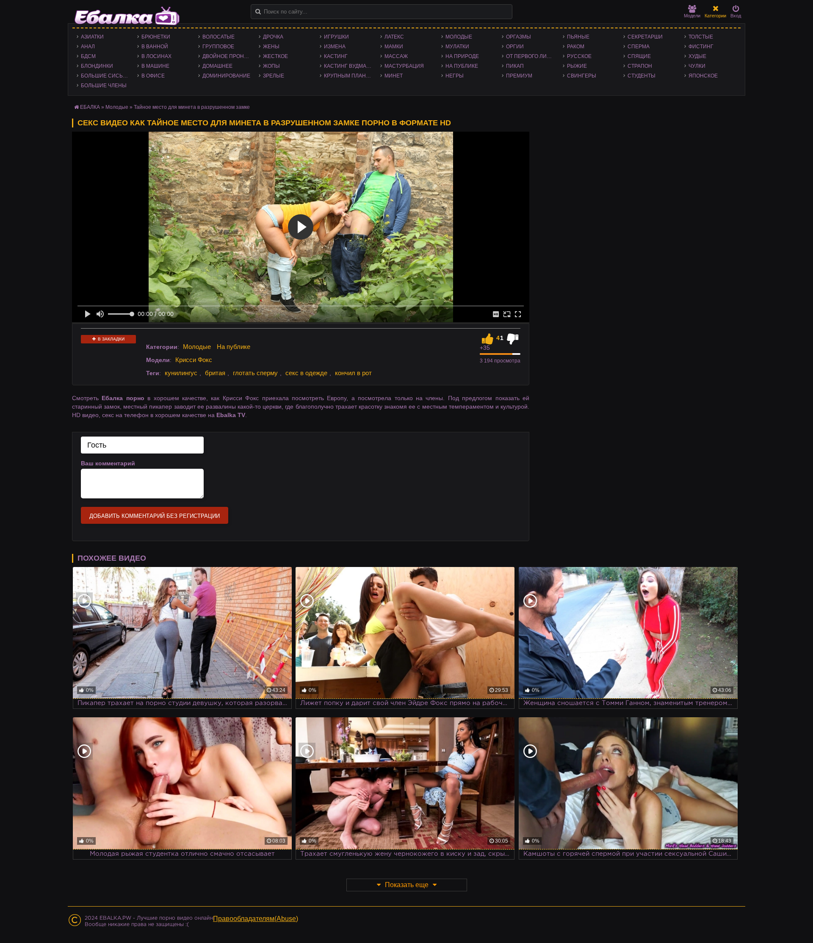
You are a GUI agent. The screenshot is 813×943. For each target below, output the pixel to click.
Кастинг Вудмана (348, 66)
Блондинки (97, 66)
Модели (692, 15)
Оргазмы (518, 37)
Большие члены (104, 85)
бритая (215, 372)
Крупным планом (349, 76)
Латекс (394, 37)
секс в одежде (306, 372)
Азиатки (92, 37)
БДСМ (88, 56)
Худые (697, 56)
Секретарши (645, 37)
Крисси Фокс (193, 359)
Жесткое (275, 56)
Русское (579, 56)
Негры (454, 76)
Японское (703, 76)
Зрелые (273, 76)
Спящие (639, 56)
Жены (271, 47)
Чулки (697, 66)
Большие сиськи (105, 76)
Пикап (515, 66)
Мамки (393, 47)
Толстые (701, 37)
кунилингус (181, 372)
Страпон (640, 66)
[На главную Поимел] (127, 16)
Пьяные (578, 37)
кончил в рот (353, 372)
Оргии (515, 47)
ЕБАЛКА (90, 107)
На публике (461, 66)
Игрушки (336, 37)
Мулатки (457, 47)
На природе (462, 56)
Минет (393, 76)
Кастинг (336, 56)
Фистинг (701, 47)
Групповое (218, 47)
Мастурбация (404, 66)
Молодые (458, 37)
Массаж (396, 56)
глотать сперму (255, 372)
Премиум (519, 76)
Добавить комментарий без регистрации (154, 516)
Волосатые (218, 37)
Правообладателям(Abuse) (255, 918)
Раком (575, 47)
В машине (155, 66)
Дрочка (273, 37)
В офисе (153, 76)
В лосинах (156, 56)
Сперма (639, 47)
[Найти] (258, 11)
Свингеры (581, 76)
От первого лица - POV (532, 56)
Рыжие (577, 66)
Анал (88, 47)
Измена (335, 47)
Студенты (641, 76)
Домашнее (217, 66)
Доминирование (226, 76)
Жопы (271, 66)
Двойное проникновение (228, 56)
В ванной (154, 47)
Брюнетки (155, 37)
